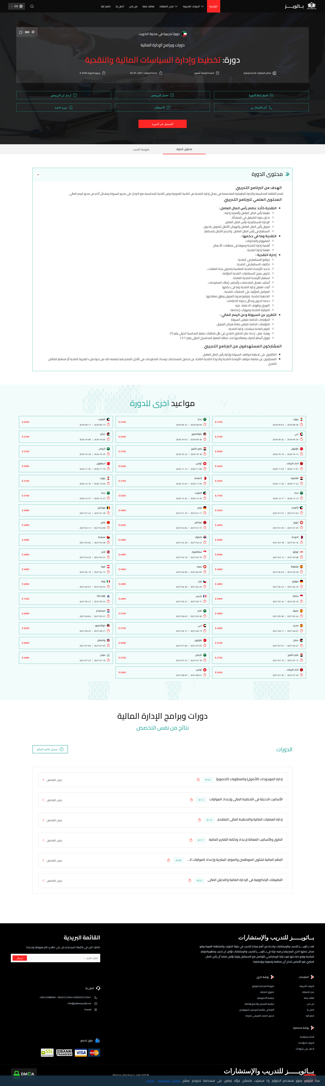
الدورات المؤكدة (306, 1043)
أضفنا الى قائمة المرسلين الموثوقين (256, 1010)
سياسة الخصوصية (265, 998)
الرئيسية (213, 6)
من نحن (133, 6)
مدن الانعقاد (166, 6)
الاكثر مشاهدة (307, 1037)
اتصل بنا (120, 6)
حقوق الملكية (267, 992)
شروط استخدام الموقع (263, 986)
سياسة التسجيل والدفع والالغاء (259, 1004)
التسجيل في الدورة (162, 124)
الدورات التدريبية (191, 6)
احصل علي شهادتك (305, 1049)
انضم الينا (106, 6)
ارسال (20, 958)
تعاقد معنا (148, 6)
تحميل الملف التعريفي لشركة (259, 1016)
